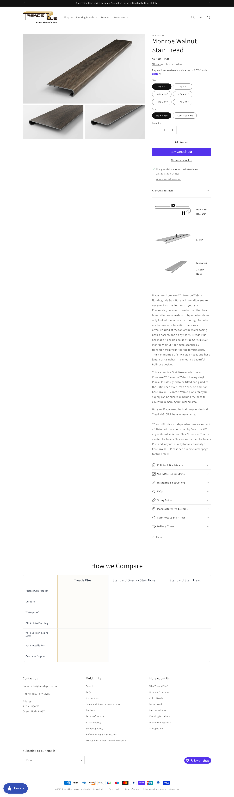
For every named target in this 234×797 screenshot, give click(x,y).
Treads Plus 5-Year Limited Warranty (106, 740)
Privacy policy (115, 789)
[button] (68, 17)
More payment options (181, 160)
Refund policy (99, 789)
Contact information (169, 789)
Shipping (156, 64)
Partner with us (157, 710)
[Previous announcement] (24, 3)
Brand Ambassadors (160, 722)
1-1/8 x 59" (162, 94)
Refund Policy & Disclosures (101, 734)
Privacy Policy (93, 722)
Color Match (156, 698)
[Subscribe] (80, 760)
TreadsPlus (67, 789)
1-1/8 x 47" (183, 86)
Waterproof (155, 704)
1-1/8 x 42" (162, 86)
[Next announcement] (210, 3)
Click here (172, 414)
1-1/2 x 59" (183, 102)
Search (90, 686)
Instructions (93, 698)
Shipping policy (150, 789)
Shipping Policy (94, 728)
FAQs (88, 692)
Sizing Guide (156, 728)
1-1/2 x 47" (162, 102)
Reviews (90, 710)
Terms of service (132, 789)
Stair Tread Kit (184, 115)
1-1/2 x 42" (183, 94)
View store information (168, 178)
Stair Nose (162, 115)
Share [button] (159, 537)
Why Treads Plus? (159, 686)
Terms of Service (95, 716)
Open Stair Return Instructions (103, 704)
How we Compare (159, 692)
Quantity (156, 123)
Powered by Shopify (81, 789)
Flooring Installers (159, 716)
